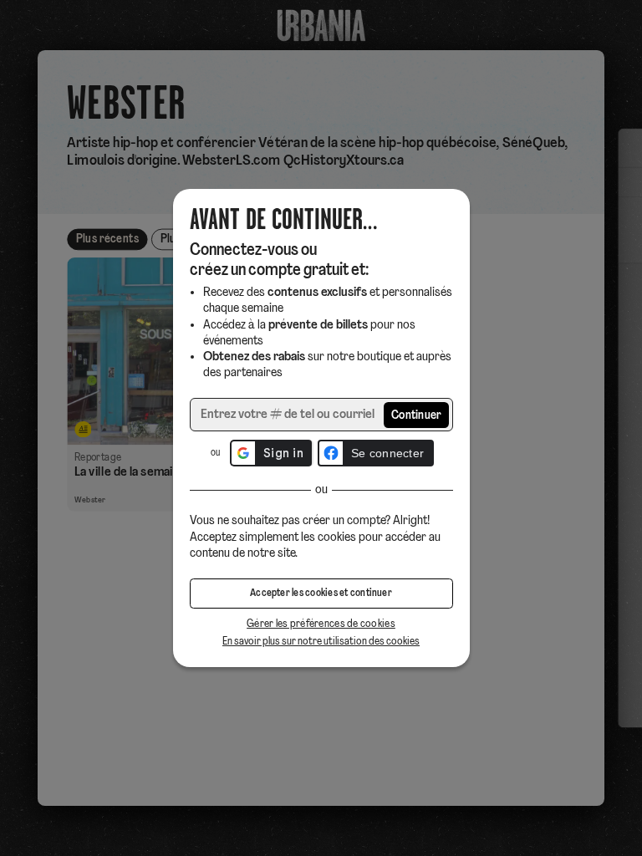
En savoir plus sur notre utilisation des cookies (321, 641)
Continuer (416, 416)
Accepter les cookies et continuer (321, 593)
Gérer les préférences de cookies (321, 624)
